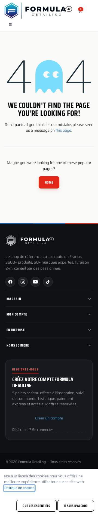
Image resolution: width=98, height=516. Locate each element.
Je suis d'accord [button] (76, 506)
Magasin (14, 299)
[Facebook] (10, 282)
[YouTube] (35, 282)
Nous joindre (18, 345)
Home (49, 182)
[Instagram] (23, 282)
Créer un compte (49, 418)
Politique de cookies (19, 488)
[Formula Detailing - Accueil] (29, 240)
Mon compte (17, 314)
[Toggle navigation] (10, 24)
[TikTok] (48, 282)
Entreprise (16, 330)
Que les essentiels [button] (36, 506)
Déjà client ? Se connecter (32, 429)
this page (63, 130)
